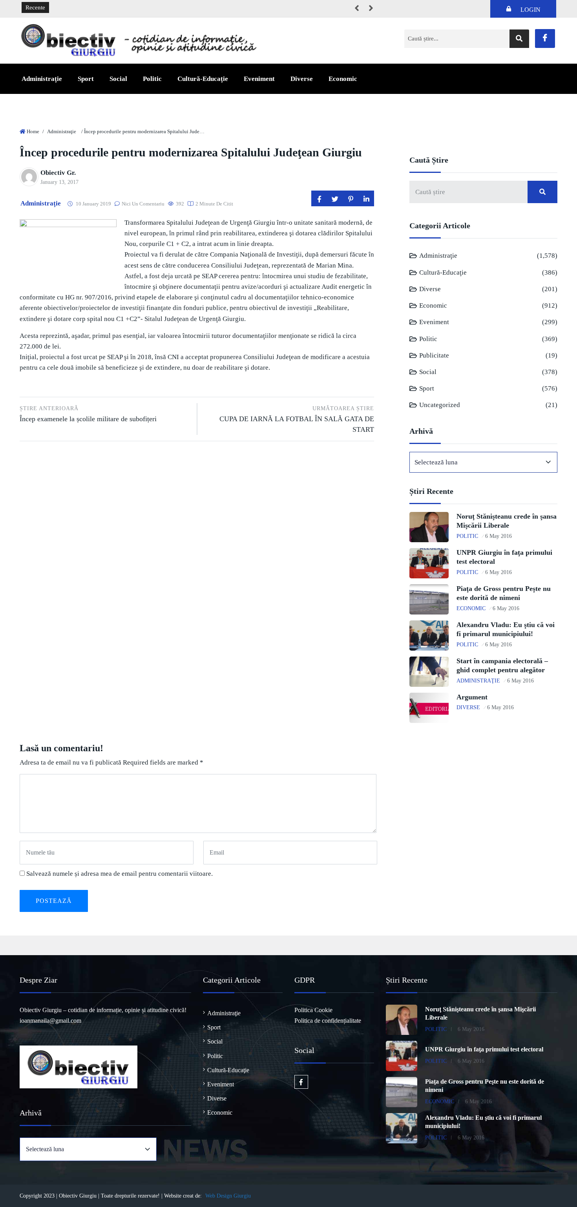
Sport (86, 79)
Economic (343, 79)
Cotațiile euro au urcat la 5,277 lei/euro (103, 8)
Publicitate (434, 355)
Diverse (301, 79)
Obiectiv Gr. (58, 172)
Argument (472, 697)
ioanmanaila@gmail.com (50, 1020)
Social (118, 79)
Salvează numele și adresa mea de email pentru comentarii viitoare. (119, 873)
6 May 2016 (498, 536)
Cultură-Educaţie (202, 79)
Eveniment (259, 79)
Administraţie (42, 79)
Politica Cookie (313, 1010)
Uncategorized (439, 405)
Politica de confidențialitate (327, 1020)
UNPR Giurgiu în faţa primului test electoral (484, 1049)
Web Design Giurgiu (228, 1196)
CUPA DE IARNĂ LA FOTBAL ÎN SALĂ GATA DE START (296, 419)
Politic (152, 79)
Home (33, 131)
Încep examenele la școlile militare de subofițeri (88, 414)
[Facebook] (545, 38)
